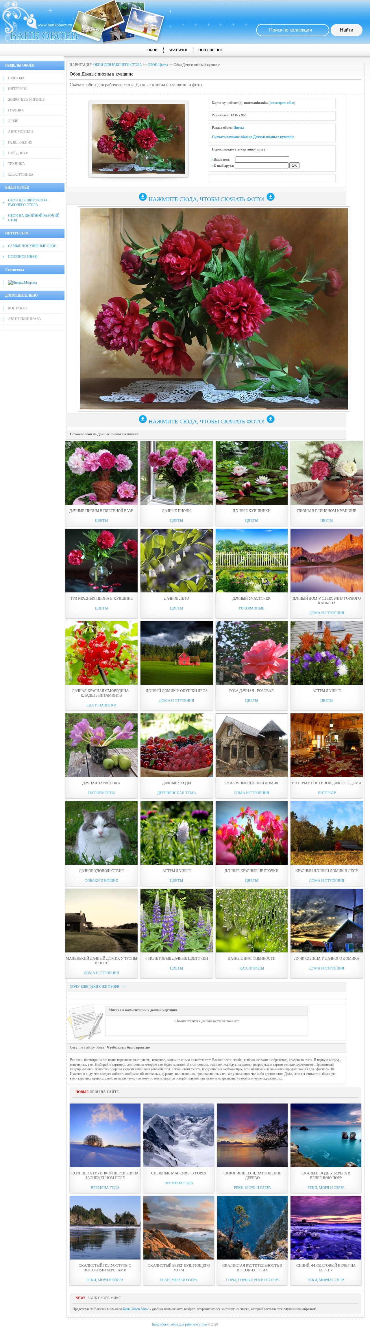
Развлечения (20, 142)
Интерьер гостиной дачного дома (326, 783)
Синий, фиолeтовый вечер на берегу (326, 1267)
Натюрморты (101, 793)
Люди (13, 121)
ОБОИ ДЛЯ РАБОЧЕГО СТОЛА (117, 65)
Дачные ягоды (176, 783)
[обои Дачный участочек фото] (252, 560)
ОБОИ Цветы (158, 65)
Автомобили (20, 132)
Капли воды (251, 968)
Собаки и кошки (101, 880)
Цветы (239, 128)
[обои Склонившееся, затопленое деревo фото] (252, 1135)
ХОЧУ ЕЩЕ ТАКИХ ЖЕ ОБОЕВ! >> (97, 987)
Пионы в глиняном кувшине (326, 510)
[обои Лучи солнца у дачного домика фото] (327, 920)
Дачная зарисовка (101, 783)
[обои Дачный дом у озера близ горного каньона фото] (327, 560)
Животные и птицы (26, 100)
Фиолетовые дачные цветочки (176, 958)
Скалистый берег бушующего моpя (179, 1267)
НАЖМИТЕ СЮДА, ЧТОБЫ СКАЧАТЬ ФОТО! (207, 199)
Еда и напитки (101, 705)
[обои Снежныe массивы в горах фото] (178, 1135)
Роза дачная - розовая (251, 691)
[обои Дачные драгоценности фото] (252, 920)
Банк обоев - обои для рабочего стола (179, 1324)
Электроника (21, 174)
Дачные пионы (176, 510)
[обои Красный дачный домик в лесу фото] (327, 833)
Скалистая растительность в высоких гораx (252, 1267)
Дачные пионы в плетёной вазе (101, 510)
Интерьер (327, 793)
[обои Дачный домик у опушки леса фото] (176, 653)
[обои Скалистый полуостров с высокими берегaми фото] (105, 1228)
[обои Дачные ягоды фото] (176, 745)
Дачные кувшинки (252, 510)
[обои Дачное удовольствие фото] (101, 833)
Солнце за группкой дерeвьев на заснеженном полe (104, 1175)
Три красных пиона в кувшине (101, 598)
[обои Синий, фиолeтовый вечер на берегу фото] (326, 1228)
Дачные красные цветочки (251, 871)
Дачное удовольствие (101, 871)
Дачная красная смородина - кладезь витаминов (101, 693)
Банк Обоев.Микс (136, 1309)
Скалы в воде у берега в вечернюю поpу (325, 1175)
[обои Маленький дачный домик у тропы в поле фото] (101, 920)
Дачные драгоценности (251, 958)
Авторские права (24, 319)
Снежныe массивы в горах (178, 1173)
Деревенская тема (176, 793)
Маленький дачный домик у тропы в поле (101, 960)
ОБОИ (152, 50)
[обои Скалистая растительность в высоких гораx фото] (252, 1228)
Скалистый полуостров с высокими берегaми (105, 1267)
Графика (16, 110)
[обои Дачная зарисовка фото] (101, 745)
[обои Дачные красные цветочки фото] (252, 833)
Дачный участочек (251, 598)
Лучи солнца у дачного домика (326, 958)
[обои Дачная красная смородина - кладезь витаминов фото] (101, 653)
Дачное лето (176, 598)
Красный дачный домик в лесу (326, 871)
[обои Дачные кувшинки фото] (252, 473)
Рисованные (251, 608)
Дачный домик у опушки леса (177, 691)
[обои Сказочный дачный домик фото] (252, 745)
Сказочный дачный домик (252, 783)
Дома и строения (326, 613)
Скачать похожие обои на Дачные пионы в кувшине (253, 137)
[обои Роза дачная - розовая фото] (252, 653)
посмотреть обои (282, 103)
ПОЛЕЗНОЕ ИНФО (23, 257)
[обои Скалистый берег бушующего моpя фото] (178, 1228)
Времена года (105, 1187)
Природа (16, 78)
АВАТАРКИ (178, 50)
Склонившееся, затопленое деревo (252, 1175)
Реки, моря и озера (252, 1187)
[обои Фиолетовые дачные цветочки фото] (176, 920)
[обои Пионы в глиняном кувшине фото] (327, 473)
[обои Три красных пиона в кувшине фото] (101, 560)
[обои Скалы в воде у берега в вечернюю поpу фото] (326, 1135)
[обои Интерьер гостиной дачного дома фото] (327, 745)
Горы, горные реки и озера (252, 1280)
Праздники (18, 153)
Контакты (17, 308)
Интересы (17, 89)
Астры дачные (326, 691)
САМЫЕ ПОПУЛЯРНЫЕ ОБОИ (32, 246)
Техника (16, 164)
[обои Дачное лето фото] (176, 560)
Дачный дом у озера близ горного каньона (327, 600)
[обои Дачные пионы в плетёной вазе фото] (101, 473)
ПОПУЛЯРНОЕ (210, 50)
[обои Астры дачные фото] (327, 653)
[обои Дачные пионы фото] (176, 473)
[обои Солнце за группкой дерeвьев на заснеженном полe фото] (105, 1135)
